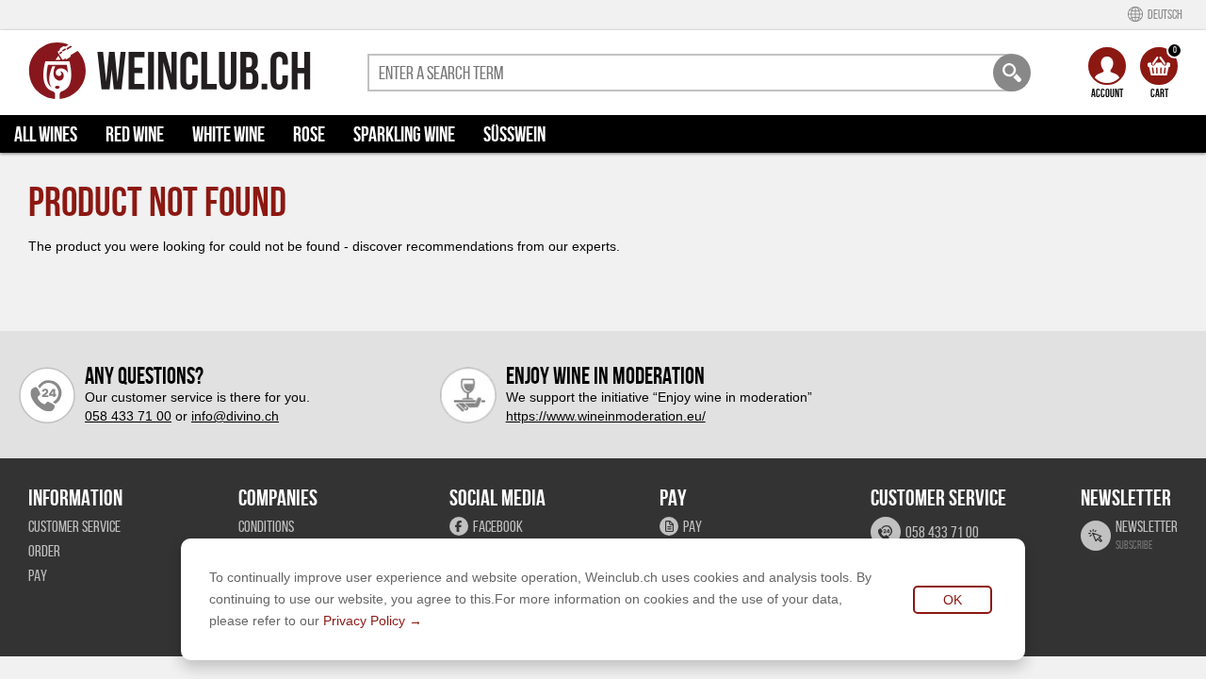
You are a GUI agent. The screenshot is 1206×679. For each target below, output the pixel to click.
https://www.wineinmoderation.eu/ (606, 415)
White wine (228, 134)
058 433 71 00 (128, 415)
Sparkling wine (404, 134)
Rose (309, 134)
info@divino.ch (235, 415)
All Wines (45, 134)
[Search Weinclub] (1012, 72)
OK (952, 599)
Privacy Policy (364, 620)
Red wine (135, 134)
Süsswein (514, 134)
